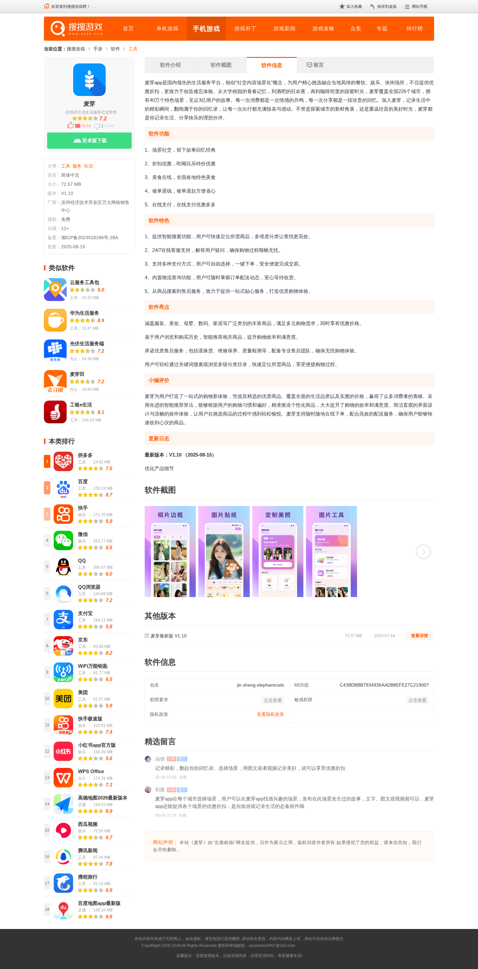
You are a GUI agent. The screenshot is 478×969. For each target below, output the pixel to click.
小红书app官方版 (97, 745)
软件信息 (271, 65)
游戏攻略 (323, 28)
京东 (83, 639)
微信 (83, 534)
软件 (115, 48)
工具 (133, 48)
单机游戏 (167, 28)
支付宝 (85, 613)
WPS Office (91, 771)
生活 (88, 166)
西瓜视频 (88, 824)
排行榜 (414, 28)
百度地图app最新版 (99, 903)
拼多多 (85, 455)
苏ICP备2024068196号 (316, 945)
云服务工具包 (84, 282)
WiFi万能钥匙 (93, 666)
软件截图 (221, 65)
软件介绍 (170, 65)
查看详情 (419, 635)
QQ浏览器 (89, 587)
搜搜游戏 (76, 48)
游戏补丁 (245, 28)
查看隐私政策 (270, 714)
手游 (97, 48)
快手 (83, 508)
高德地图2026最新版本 (102, 797)
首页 (128, 28)
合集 (356, 28)
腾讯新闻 (88, 850)
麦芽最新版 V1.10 (169, 635)
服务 (77, 166)
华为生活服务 (84, 313)
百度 (83, 481)
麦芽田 (77, 374)
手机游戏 (206, 28)
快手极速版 (90, 718)
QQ (82, 560)
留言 (318, 65)
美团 (83, 692)
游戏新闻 (284, 28)
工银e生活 (81, 404)
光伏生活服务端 (87, 343)
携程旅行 (88, 877)
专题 (382, 28)
